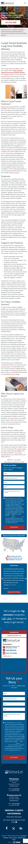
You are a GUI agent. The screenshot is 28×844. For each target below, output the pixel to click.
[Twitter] (13, 828)
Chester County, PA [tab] (14, 635)
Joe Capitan (17, 460)
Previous (2, 578)
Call (4, 618)
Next (25, 578)
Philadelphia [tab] (14, 632)
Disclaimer (23, 835)
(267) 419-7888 (10, 22)
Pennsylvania (10, 817)
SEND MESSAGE (14, 527)
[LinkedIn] (21, 828)
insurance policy (5, 366)
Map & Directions (14, 786)
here (11, 515)
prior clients (14, 418)
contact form (5, 76)
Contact (19, 449)
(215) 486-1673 (11, 650)
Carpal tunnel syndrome (8, 107)
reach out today (14, 172)
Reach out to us (11, 374)
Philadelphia (14, 779)
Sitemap (6, 837)
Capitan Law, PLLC (9, 74)
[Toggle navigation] (25, 3)
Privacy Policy (18, 517)
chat (9, 618)
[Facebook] (7, 828)
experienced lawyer (17, 370)
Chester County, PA (14, 795)
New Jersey (18, 817)
